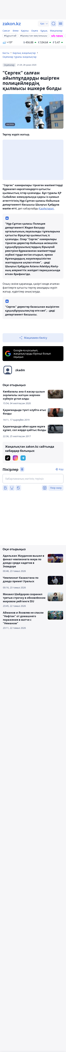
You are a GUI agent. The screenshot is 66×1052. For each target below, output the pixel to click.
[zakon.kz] (12, 23)
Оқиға (34, 30)
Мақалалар (56, 30)
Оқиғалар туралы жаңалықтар (20, 56)
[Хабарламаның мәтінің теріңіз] (33, 478)
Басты (6, 52)
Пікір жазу (56, 487)
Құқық (44, 30)
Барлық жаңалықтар (24, 52)
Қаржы (25, 30)
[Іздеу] (53, 24)
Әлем (15, 30)
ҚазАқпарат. (46, 208)
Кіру (61, 469)
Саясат (6, 30)
